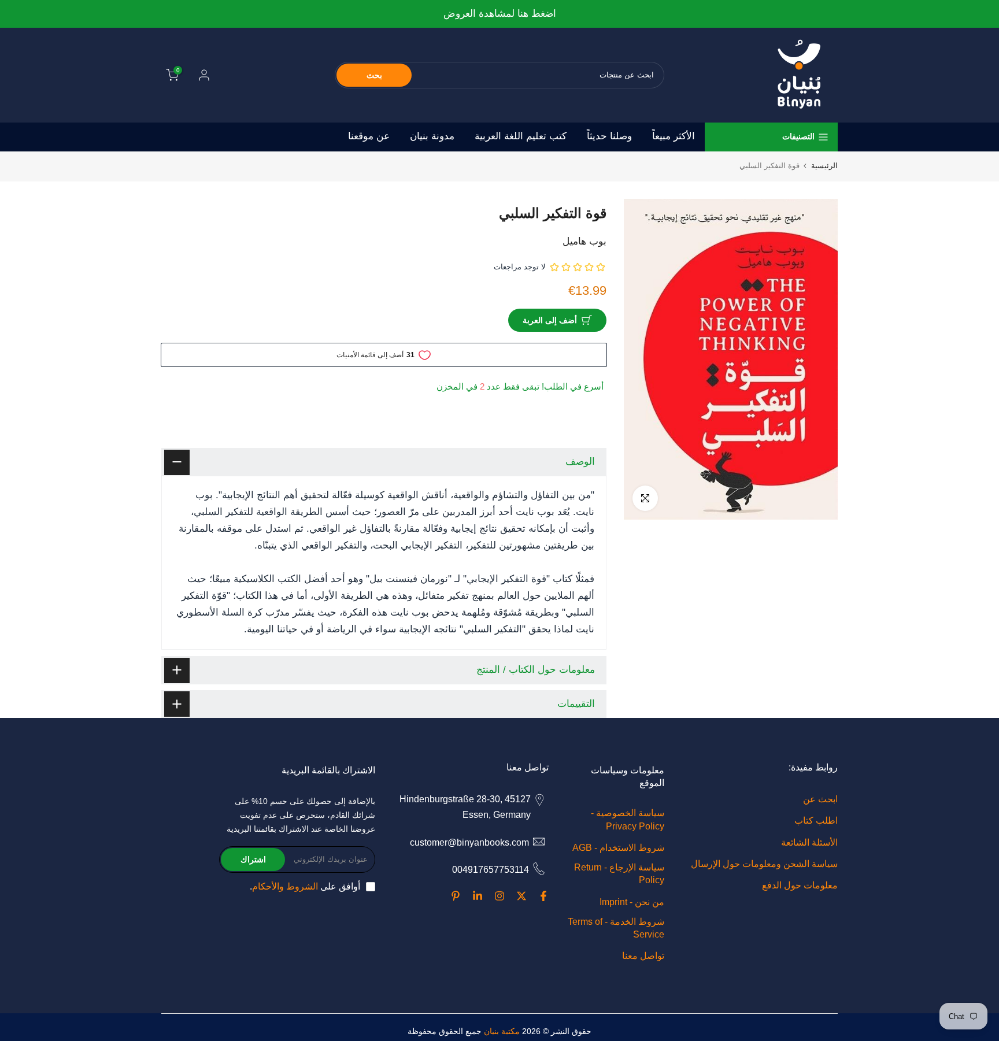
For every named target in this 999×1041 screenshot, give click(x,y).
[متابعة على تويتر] (521, 896)
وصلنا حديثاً (609, 136)
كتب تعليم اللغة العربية (521, 136)
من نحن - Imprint (632, 902)
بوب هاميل (584, 241)
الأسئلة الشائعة (809, 842)
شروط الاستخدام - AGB (618, 848)
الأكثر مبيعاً (673, 136)
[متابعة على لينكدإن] (477, 896)
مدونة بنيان (432, 136)
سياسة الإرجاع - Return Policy (619, 873)
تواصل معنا (643, 956)
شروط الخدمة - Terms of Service (616, 928)
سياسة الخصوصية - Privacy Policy (627, 819)
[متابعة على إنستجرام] (499, 896)
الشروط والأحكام (285, 886)
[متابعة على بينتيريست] (455, 896)
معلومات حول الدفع (800, 885)
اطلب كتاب (816, 820)
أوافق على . (305, 886)
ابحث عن (820, 799)
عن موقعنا (369, 136)
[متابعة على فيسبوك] (543, 896)
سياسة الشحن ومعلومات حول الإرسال (764, 864)
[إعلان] (499, 14)
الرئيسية (824, 165)
